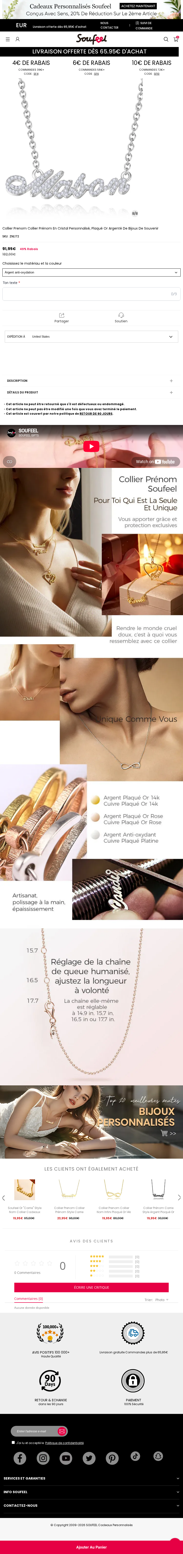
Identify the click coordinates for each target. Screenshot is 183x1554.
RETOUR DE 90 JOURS (96, 414)
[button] (8, 39)
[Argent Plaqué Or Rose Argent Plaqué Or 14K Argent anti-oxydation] (91, 272)
